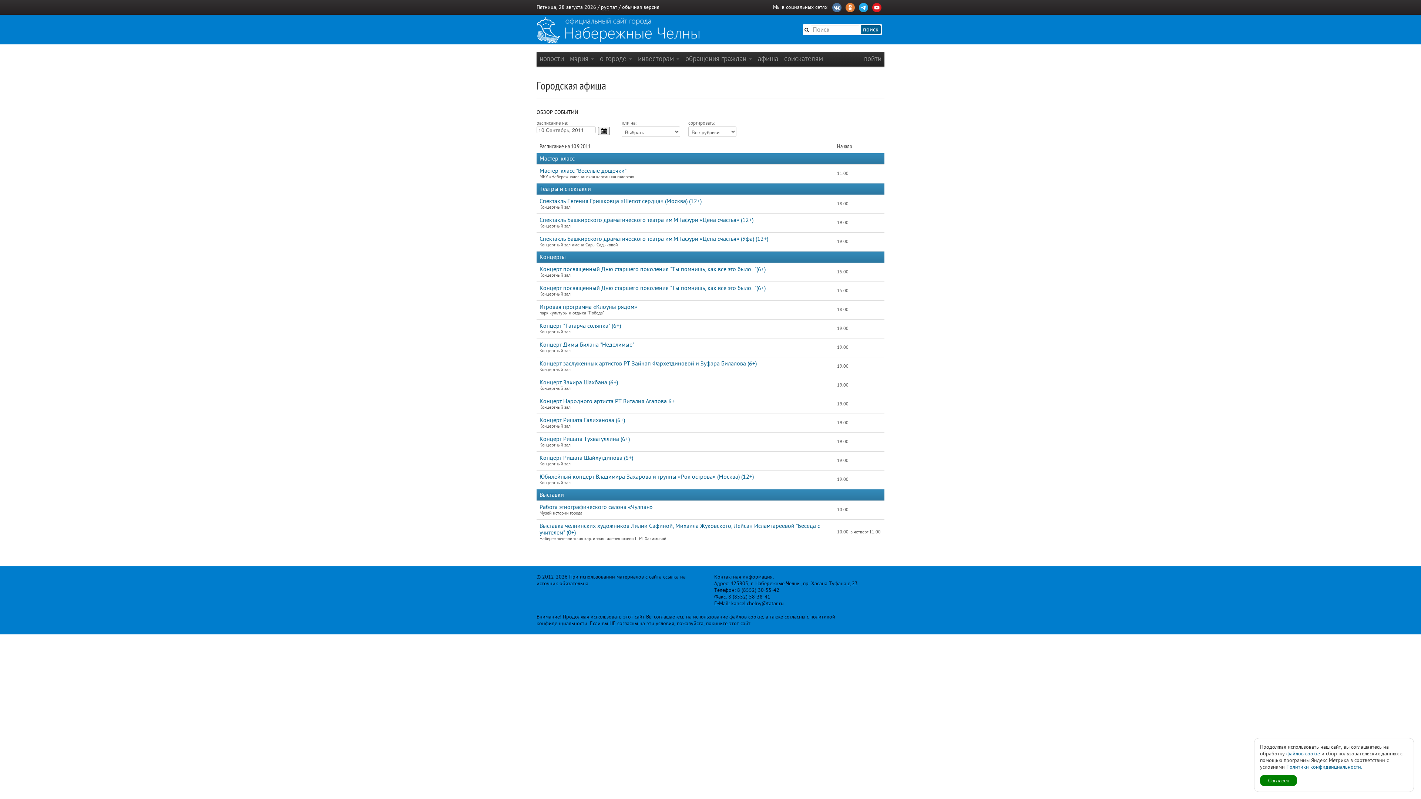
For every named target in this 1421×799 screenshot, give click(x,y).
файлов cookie (1303, 753)
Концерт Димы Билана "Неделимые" (587, 344)
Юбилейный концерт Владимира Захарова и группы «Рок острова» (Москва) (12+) (647, 476)
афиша (768, 59)
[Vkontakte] (837, 6)
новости (552, 59)
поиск (871, 29)
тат (613, 7)
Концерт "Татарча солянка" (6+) (580, 326)
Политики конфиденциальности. (1324, 767)
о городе (614, 59)
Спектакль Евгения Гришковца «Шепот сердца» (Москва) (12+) (621, 201)
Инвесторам (657, 59)
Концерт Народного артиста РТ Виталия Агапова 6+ (607, 401)
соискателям (803, 59)
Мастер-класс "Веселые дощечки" (583, 171)
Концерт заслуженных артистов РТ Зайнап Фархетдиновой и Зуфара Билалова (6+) (648, 363)
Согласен (1278, 780)
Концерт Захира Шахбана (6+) (579, 382)
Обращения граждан (716, 59)
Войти (872, 59)
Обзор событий (557, 112)
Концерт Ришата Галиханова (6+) (582, 420)
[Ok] (850, 6)
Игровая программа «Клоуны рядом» (588, 307)
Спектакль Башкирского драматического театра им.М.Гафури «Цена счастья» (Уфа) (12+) (654, 239)
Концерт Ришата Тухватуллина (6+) (585, 439)
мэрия (580, 59)
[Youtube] (877, 6)
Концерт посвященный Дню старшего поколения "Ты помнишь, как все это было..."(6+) (653, 269)
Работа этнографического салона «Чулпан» (596, 507)
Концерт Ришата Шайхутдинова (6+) (586, 458)
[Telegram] (863, 6)
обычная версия (640, 7)
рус (605, 7)
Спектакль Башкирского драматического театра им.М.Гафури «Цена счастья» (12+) (646, 220)
